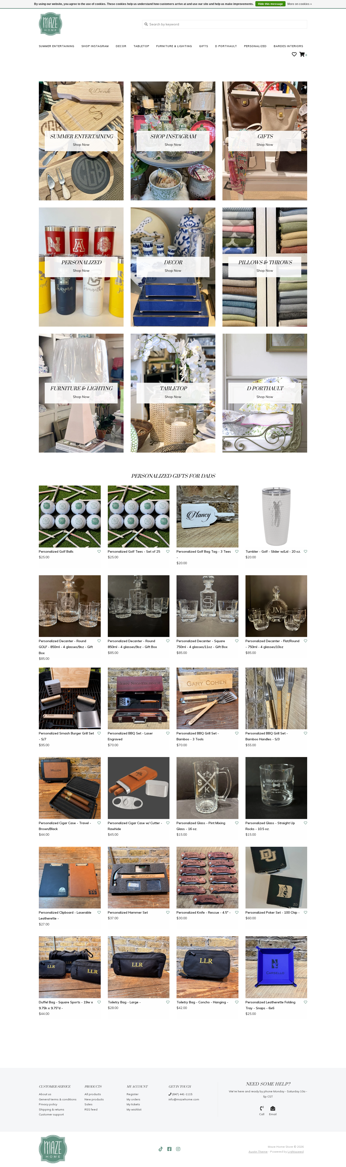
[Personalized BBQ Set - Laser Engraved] (139, 698)
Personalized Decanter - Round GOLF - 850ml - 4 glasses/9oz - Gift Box (66, 647)
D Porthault (226, 46)
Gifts (203, 46)
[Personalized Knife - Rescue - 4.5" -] (207, 878)
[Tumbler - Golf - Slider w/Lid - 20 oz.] (276, 516)
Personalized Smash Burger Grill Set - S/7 (66, 736)
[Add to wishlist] (99, 551)
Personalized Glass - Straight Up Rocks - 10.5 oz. (270, 826)
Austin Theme (258, 1151)
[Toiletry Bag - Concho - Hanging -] (207, 967)
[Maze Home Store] (87, 24)
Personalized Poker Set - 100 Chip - (272, 912)
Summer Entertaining (56, 46)
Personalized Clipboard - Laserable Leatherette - (65, 915)
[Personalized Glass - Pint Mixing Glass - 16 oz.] (207, 788)
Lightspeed (296, 1151)
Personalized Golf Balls (56, 551)
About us (45, 1094)
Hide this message (270, 4)
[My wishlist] (294, 55)
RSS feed (90, 1109)
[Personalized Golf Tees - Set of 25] (139, 516)
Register (132, 1094)
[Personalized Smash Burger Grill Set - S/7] (70, 698)
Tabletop (141, 46)
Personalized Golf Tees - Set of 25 (134, 551)
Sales (88, 1104)
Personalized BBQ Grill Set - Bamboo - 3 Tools (198, 736)
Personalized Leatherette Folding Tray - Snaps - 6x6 (270, 1005)
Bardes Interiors (288, 46)
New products (94, 1099)
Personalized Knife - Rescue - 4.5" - (204, 912)
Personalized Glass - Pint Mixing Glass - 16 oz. (201, 826)
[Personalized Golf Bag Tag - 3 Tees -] (207, 516)
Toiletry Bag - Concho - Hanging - (202, 1002)
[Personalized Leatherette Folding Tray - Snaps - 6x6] (276, 967)
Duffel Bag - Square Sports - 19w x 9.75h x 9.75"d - (66, 1005)
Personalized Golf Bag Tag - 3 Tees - (204, 554)
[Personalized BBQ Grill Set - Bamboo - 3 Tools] (207, 698)
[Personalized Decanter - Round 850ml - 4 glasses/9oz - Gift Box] (139, 606)
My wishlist (134, 1109)
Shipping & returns (51, 1109)
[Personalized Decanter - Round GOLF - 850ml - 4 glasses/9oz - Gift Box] (70, 606)
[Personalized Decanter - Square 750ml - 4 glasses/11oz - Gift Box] (207, 606)
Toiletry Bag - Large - (124, 1002)
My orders (133, 1099)
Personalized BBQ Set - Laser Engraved (130, 736)
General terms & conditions (57, 1099)
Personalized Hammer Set (128, 912)
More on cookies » (299, 4)
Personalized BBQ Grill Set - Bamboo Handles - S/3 (266, 736)
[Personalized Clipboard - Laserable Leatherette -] (70, 878)
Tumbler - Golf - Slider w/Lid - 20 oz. (273, 551)
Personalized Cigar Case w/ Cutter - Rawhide (135, 826)
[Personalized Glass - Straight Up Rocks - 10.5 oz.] (276, 788)
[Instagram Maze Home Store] (178, 1149)
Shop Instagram (95, 46)
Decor (121, 46)
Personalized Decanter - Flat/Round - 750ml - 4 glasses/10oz (272, 644)
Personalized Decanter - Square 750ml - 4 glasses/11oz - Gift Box (202, 644)
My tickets (133, 1104)
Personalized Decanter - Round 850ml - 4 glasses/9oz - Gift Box (132, 644)
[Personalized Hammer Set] (139, 878)
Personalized (255, 46)
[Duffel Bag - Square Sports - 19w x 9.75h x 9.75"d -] (70, 967)
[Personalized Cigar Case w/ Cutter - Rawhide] (139, 788)
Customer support (51, 1114)
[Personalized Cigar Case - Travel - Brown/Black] (70, 788)
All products (92, 1094)
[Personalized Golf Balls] (70, 516)
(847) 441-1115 (181, 1094)
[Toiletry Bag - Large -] (139, 967)
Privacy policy (48, 1104)
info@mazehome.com (184, 1099)
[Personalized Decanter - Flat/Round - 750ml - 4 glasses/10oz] (276, 606)
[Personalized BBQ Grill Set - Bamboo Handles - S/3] (276, 698)
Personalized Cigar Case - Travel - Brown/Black (65, 826)
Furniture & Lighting (174, 46)
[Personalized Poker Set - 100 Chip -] (276, 878)
